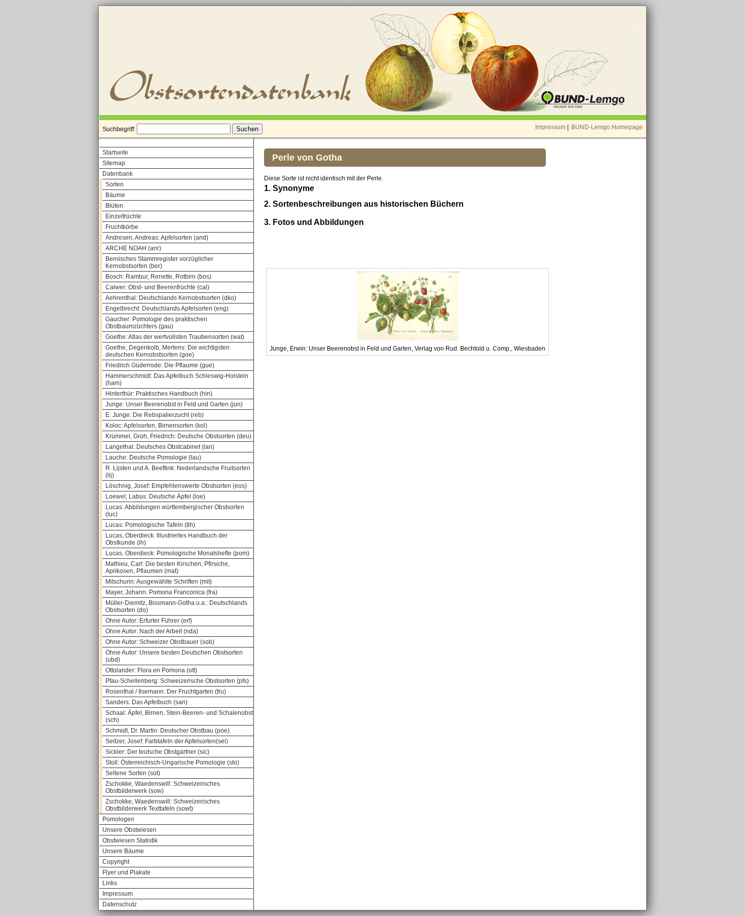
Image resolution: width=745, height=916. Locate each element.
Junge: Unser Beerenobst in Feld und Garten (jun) (174, 404)
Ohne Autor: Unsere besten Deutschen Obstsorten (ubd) (174, 656)
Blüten (114, 205)
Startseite (115, 152)
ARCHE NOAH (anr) (133, 248)
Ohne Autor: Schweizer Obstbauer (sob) (159, 641)
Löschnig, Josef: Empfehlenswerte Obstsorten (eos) (176, 485)
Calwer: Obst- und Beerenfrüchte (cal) (157, 287)
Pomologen (118, 819)
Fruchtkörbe (121, 227)
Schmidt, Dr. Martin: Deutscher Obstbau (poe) (167, 730)
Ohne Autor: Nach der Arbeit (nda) (151, 631)
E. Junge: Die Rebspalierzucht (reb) (154, 414)
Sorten (114, 184)
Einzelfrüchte (123, 216)
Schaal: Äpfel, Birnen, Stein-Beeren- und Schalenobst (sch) (179, 716)
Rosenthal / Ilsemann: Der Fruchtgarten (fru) (165, 691)
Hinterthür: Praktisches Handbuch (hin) (158, 393)
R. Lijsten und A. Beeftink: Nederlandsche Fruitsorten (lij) (177, 472)
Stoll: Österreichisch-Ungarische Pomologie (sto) (172, 762)
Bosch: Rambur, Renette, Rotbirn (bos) (158, 276)
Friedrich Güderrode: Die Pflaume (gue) (159, 365)
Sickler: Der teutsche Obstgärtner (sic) (157, 751)
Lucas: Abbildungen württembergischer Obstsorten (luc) (174, 511)
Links (109, 883)
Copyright (115, 861)
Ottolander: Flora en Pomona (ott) (151, 670)
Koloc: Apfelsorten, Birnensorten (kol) (156, 425)
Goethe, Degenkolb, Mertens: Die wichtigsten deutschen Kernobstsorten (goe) (167, 351)
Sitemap (113, 163)
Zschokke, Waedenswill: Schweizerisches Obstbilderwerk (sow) (162, 787)
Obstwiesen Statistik (130, 840)
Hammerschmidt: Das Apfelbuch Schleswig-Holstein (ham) (176, 379)
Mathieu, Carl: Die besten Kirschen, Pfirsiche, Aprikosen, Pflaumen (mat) (167, 567)
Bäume (115, 195)
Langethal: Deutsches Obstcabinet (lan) (159, 446)
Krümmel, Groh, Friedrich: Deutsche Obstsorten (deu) (178, 436)
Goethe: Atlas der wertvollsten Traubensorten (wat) (174, 336)
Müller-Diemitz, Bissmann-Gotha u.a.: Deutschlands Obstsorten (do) (176, 606)
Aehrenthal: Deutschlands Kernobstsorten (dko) (170, 297)
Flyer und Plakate (126, 872)
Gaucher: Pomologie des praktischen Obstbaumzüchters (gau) (156, 323)
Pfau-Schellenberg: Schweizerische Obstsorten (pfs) (177, 680)
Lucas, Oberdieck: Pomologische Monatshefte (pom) (177, 553)
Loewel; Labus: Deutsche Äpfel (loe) (155, 496)
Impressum (550, 127)
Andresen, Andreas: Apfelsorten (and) (156, 237)
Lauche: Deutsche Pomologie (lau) (153, 457)
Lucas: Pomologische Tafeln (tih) (150, 524)
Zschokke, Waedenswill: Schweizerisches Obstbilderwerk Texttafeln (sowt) (162, 805)
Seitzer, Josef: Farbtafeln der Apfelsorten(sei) (166, 741)
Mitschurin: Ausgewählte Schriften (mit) (158, 581)
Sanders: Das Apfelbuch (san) (146, 702)
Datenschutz (119, 904)
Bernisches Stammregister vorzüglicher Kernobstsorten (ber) (159, 262)
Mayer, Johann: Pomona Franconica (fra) (161, 592)
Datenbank (117, 173)
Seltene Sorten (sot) (132, 773)
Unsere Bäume (123, 851)
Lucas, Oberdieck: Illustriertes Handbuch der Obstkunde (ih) (166, 539)
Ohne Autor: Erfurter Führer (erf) (148, 620)
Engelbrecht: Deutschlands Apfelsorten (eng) (167, 308)
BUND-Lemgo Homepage (607, 127)
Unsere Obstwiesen (129, 829)
